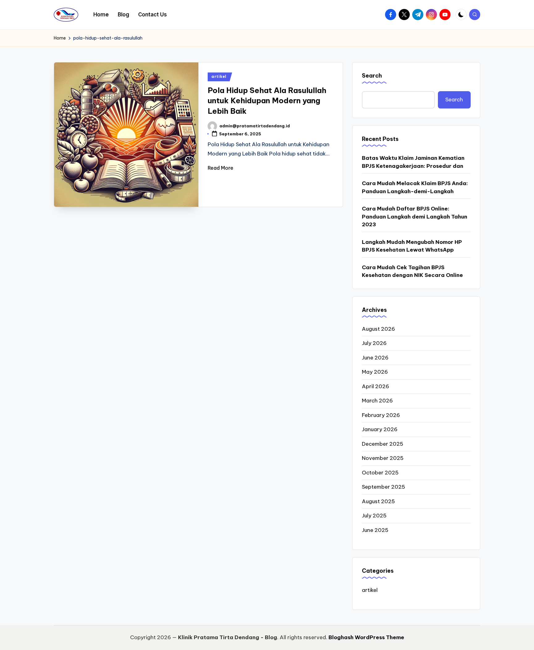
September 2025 (383, 486)
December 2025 (382, 443)
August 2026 (378, 328)
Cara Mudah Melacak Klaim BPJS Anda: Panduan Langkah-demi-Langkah (415, 187)
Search (372, 75)
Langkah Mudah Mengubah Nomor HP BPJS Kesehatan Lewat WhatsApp (412, 246)
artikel (219, 76)
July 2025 (374, 515)
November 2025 (383, 458)
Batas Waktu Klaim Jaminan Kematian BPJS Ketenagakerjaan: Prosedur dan (413, 162)
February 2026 (381, 415)
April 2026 (375, 386)
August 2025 (378, 501)
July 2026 (374, 343)
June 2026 (375, 357)
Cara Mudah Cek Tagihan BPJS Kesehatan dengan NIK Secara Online (412, 271)
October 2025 (380, 472)
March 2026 (377, 400)
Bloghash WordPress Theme (366, 637)
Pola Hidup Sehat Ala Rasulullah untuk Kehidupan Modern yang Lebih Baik (267, 101)
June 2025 (375, 530)
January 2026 (379, 429)
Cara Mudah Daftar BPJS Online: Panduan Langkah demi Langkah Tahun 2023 (414, 216)
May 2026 (375, 371)
